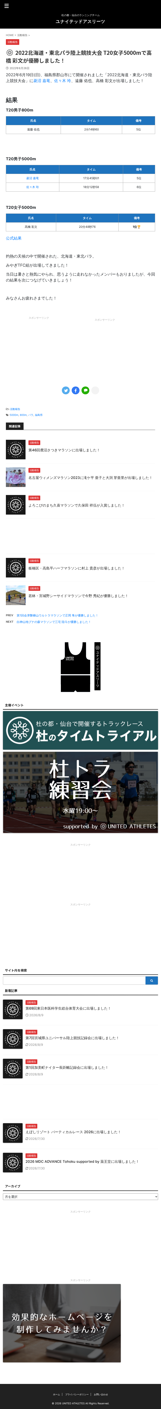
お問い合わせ (101, 1394)
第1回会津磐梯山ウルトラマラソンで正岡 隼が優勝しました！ (57, 615)
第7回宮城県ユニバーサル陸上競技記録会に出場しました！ (72, 1038)
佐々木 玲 (62, 80)
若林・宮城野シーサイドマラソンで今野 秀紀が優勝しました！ (78, 596)
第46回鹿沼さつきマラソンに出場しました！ (64, 450)
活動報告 (15, 409)
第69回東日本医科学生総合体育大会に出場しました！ (68, 1008)
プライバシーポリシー (77, 1394)
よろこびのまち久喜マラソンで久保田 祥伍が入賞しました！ (76, 505)
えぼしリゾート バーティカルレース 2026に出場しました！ (73, 1132)
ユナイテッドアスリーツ (80, 21)
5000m (14, 414)
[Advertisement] (39, 349)
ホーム (56, 1394)
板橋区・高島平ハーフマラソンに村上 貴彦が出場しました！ (76, 568)
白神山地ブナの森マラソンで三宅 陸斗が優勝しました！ (54, 622)
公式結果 (14, 238)
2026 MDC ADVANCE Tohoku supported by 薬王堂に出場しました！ (82, 1161)
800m (23, 414)
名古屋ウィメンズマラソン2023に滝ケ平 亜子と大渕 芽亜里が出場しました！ (90, 478)
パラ (30, 414)
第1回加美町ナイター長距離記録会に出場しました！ (67, 1067)
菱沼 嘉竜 (41, 80)
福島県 (39, 414)
